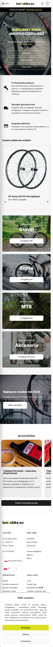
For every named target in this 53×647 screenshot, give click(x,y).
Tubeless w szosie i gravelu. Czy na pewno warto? (20, 472)
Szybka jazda (26, 263)
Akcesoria (26, 345)
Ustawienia (26, 641)
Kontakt (5, 581)
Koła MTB (30, 539)
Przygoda (26, 224)
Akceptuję (25, 627)
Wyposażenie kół (26, 340)
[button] (47, 597)
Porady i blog (31, 584)
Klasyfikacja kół (35, 588)
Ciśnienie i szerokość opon (36, 591)
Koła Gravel (31, 546)
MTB (26, 307)
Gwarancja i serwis (9, 591)
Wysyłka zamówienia (10, 588)
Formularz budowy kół (10, 584)
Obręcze (30, 555)
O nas (29, 581)
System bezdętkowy (34, 552)
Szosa (27, 268)
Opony (29, 558)
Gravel (26, 229)
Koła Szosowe (32, 542)
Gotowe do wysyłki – (25, 10)
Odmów (25, 634)
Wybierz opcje (26, 189)
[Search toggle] (42, 4)
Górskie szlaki (26, 302)
